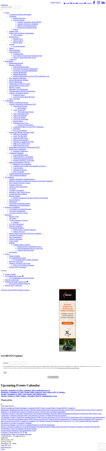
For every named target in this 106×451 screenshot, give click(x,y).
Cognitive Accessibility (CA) (29, 421)
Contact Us (71, 408)
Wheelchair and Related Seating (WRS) (20, 419)
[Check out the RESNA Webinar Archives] (15, 290)
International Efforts (43, 427)
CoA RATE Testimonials (46, 425)
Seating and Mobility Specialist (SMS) (49, 414)
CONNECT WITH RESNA (10, 432)
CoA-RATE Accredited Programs (27, 425)
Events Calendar (10, 274)
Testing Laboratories (17, 428)
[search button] (1, 9)
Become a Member (30, 410)
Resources (4, 427)
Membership (5, 410)
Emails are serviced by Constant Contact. (68, 368)
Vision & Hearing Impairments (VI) (60, 419)
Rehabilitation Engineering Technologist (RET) (77, 414)
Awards (48, 408)
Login (67, 3)
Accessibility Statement (23, 434)
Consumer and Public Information (16, 408)
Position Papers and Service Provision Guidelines (66, 427)
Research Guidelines (14, 427)
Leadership (31, 408)
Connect (81, 3)
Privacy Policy (11, 434)
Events (3, 430)
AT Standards (5, 417)
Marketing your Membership (10, 412)
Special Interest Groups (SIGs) (86, 410)
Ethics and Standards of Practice (34, 415)
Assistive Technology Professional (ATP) (22, 414)
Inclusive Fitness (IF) (46, 421)
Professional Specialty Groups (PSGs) (62, 410)
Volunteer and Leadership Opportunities (53, 412)
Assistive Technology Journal (29, 412)
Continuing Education (16, 415)
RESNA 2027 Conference (13, 285)
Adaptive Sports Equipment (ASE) (83, 419)
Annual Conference (12, 430)
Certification (5, 414)
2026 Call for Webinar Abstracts (19, 283)
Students (34, 428)
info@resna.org (6, 447)
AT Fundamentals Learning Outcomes (21, 278)
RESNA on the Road (12, 280)
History (53, 408)
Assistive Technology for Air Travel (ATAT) (55, 417)
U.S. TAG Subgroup (79, 421)
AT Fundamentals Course (13, 276)
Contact (89, 3)
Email (5, 363)
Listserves (99, 410)
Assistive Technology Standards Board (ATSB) (25, 417)
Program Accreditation (8, 425)
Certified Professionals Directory (56, 415)
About (3, 408)
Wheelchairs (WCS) (77, 417)
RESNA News (40, 408)
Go (5, 372)
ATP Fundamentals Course (27, 430)
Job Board (27, 428)
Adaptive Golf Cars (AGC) (63, 421)
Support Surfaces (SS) (41, 419)
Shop (74, 3)
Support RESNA (61, 408)
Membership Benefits (16, 410)
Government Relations (29, 427)
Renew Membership (43, 410)
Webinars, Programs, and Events (15, 282)
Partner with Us (56, 2)
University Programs (89, 427)
